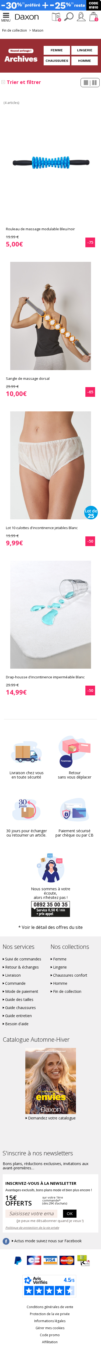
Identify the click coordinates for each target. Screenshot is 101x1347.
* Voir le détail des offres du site (50, 927)
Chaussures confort (70, 975)
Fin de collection (14, 30)
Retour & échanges (22, 967)
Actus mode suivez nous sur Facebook (48, 1241)
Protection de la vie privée (50, 1314)
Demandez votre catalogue (52, 1118)
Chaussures (57, 61)
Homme (84, 61)
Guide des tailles (19, 999)
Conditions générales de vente (50, 1307)
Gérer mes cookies (50, 1328)
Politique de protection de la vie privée (32, 1228)
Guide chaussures (20, 1008)
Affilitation (50, 1342)
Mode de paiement (21, 991)
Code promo (50, 1335)
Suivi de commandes (23, 959)
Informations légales (49, 1321)
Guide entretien (18, 1016)
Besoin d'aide (17, 1024)
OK (70, 1213)
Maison (37, 30)
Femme (57, 50)
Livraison (13, 975)
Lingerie (84, 50)
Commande (15, 983)
